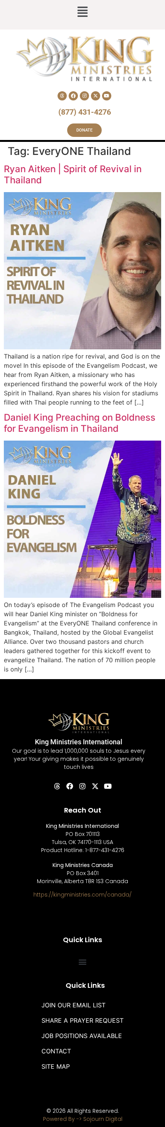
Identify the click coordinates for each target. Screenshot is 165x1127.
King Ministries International (78, 742)
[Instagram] (84, 95)
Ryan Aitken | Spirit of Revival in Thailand (73, 174)
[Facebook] (73, 95)
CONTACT (56, 1051)
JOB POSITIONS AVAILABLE (81, 1036)
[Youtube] (106, 95)
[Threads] (62, 95)
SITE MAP (55, 1066)
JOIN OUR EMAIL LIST (73, 1005)
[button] (82, 13)
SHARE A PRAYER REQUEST (82, 1020)
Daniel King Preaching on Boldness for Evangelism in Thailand (79, 423)
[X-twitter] (95, 95)
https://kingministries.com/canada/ (82, 894)
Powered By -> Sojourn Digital (82, 1119)
